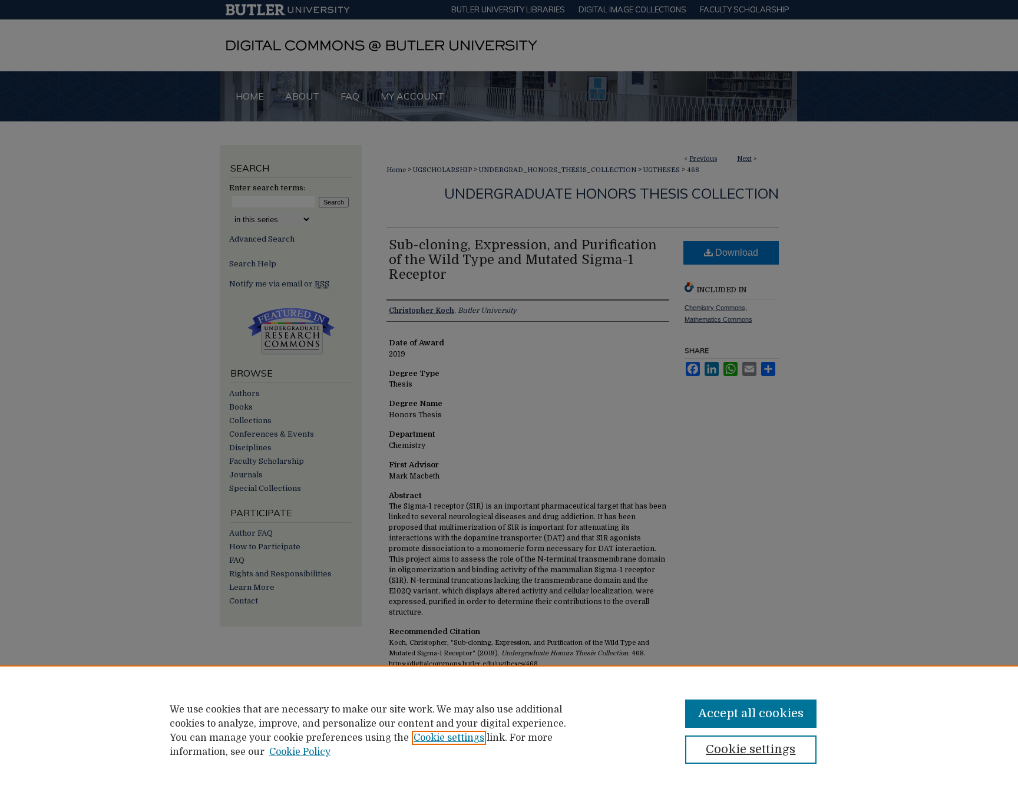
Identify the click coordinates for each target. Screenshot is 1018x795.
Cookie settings (449, 738)
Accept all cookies (751, 713)
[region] (509, 730)
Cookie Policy (299, 752)
